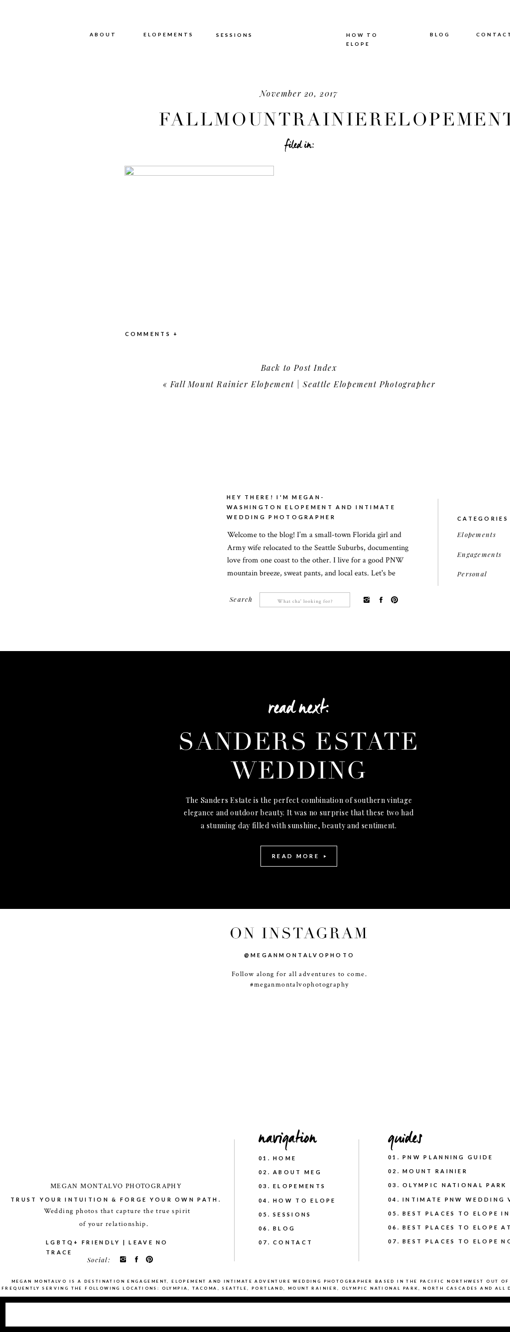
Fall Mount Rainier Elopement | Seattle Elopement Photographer (303, 384)
